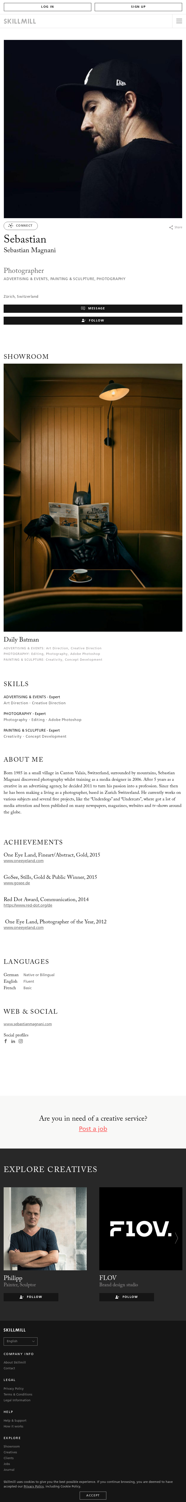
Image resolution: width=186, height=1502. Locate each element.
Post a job (93, 1129)
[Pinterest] (161, 227)
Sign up (138, 6)
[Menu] (179, 21)
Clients (9, 1458)
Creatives (10, 1452)
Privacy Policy (34, 1486)
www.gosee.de (17, 883)
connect (24, 225)
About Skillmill (15, 1362)
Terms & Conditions (18, 1394)
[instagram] (21, 1042)
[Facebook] (142, 227)
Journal (9, 1469)
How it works (13, 1426)
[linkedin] (13, 1042)
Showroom (12, 1446)
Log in (47, 6)
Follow (95, 320)
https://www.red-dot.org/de (28, 906)
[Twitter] (151, 227)
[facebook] (6, 1042)
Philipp (13, 1278)
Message (96, 308)
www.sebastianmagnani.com (28, 1024)
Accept (93, 1495)
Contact (9, 1368)
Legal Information (17, 1400)
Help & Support (15, 1420)
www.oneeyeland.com (24, 861)
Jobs (7, 1464)
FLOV (107, 1278)
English (12, 1341)
